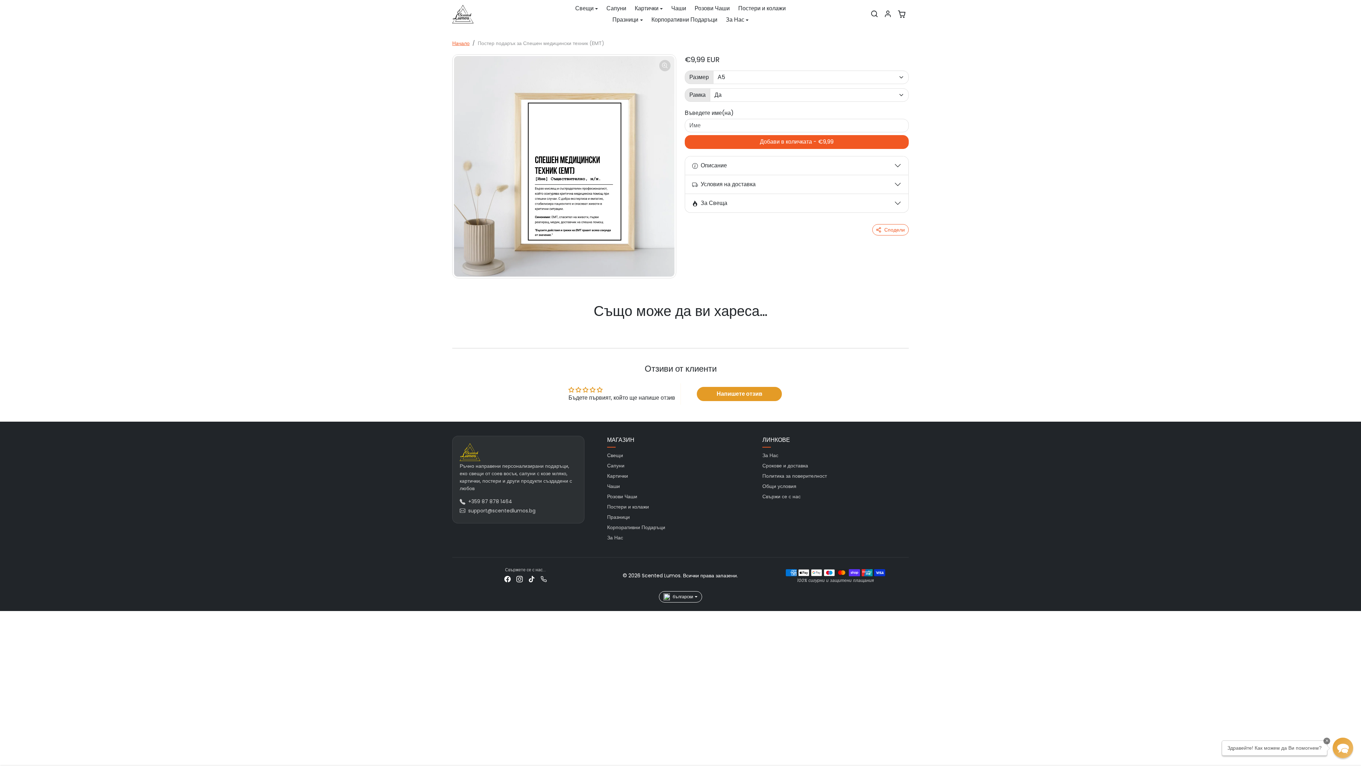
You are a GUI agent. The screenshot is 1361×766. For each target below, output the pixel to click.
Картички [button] (647, 8)
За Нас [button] (735, 20)
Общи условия (779, 486)
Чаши (678, 8)
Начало (461, 43)
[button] (874, 14)
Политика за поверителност (794, 475)
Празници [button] (625, 20)
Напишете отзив (739, 394)
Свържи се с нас (781, 496)
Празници (618, 517)
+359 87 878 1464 (490, 501)
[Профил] (888, 14)
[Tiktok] (532, 578)
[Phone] (544, 578)
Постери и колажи (762, 8)
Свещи (615, 455)
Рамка (697, 95)
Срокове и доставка (785, 465)
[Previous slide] (463, 325)
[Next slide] (898, 325)
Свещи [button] (584, 8)
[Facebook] (508, 578)
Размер (699, 77)
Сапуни (616, 8)
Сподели (894, 229)
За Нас (615, 537)
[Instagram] (520, 578)
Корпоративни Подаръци (684, 20)
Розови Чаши (712, 8)
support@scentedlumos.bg (502, 510)
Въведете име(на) (709, 113)
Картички (617, 475)
